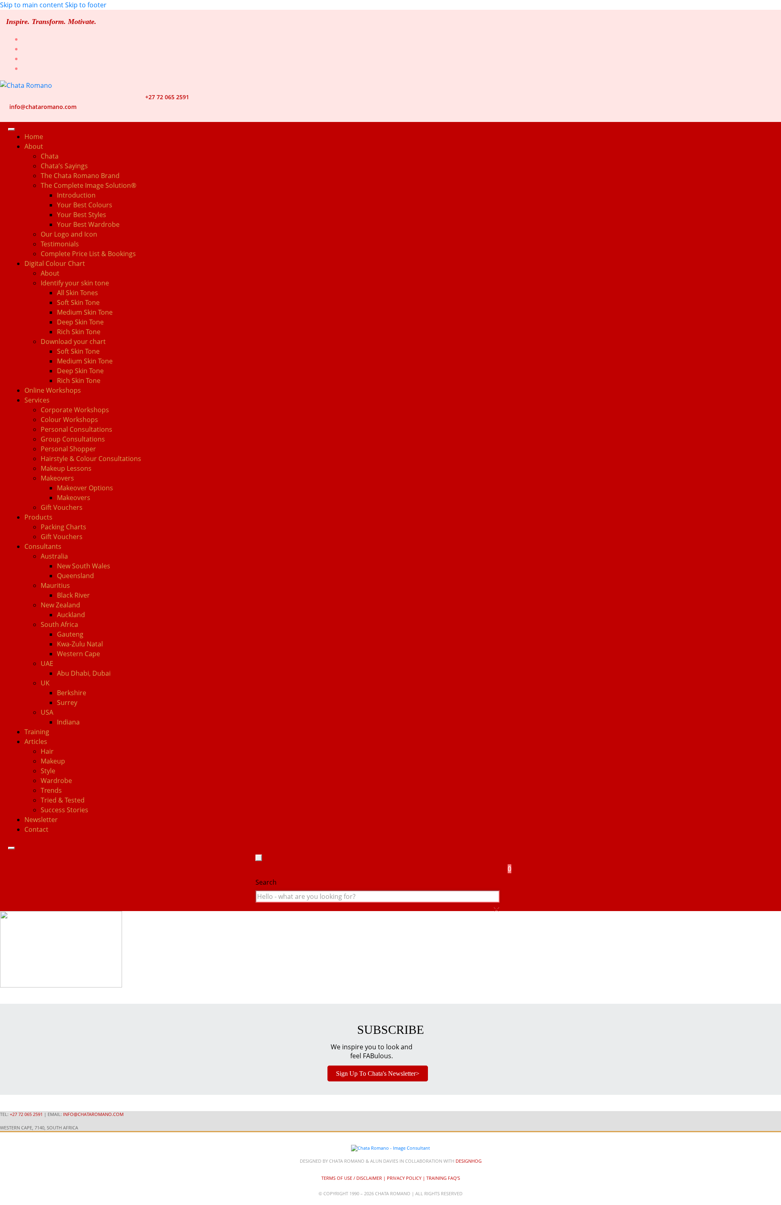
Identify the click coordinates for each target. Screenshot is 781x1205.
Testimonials (60, 243)
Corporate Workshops (75, 409)
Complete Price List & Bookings (88, 253)
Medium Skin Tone (85, 312)
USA (47, 712)
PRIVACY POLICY (404, 1178)
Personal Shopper (68, 448)
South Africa (59, 624)
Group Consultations (73, 439)
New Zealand (60, 604)
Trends (51, 790)
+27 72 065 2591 (167, 97)
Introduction (76, 195)
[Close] (11, 848)
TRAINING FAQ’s (443, 1178)
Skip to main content (31, 4)
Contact (36, 829)
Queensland (75, 575)
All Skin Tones (77, 292)
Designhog (469, 1161)
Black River (73, 595)
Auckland (71, 614)
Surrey (67, 702)
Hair (47, 751)
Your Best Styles (81, 214)
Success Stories (64, 809)
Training (36, 731)
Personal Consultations (76, 429)
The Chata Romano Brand (80, 175)
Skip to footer (86, 4)
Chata (50, 156)
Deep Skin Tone (80, 322)
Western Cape (78, 653)
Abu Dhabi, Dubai (84, 673)
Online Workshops (52, 390)
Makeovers (73, 497)
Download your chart (73, 341)
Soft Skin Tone (78, 302)
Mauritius (55, 585)
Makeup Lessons (66, 468)
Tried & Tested (63, 800)
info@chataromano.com (42, 107)
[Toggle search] (258, 858)
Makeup (53, 761)
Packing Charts (63, 526)
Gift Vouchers (62, 507)
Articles (35, 741)
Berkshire (71, 692)
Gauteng (70, 634)
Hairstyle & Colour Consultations (91, 458)
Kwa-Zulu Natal (80, 643)
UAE (47, 663)
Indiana (68, 722)
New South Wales (83, 565)
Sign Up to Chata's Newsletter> (377, 1073)
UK (45, 683)
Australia (54, 556)
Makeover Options (85, 487)
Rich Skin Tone (78, 331)
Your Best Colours (84, 204)
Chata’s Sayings (64, 165)
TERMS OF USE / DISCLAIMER (351, 1178)
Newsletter (41, 819)
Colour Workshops (69, 419)
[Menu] (11, 129)
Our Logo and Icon (69, 234)
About (50, 273)
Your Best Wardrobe (88, 224)
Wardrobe (56, 780)
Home (33, 136)
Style (48, 770)
